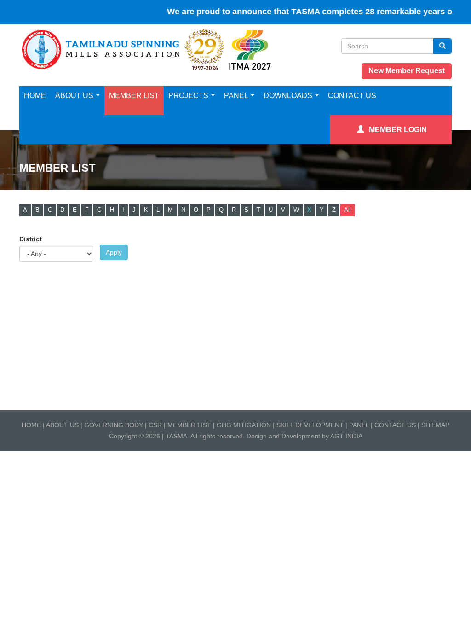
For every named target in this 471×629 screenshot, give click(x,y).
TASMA (176, 436)
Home (35, 95)
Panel (237, 95)
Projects (189, 95)
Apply (114, 252)
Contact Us (352, 95)
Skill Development (310, 425)
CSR (155, 425)
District (30, 239)
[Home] (123, 49)
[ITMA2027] (250, 49)
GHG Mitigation (245, 425)
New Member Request (406, 71)
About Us (75, 95)
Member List (134, 95)
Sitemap (435, 425)
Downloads (289, 95)
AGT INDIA (346, 436)
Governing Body (113, 425)
